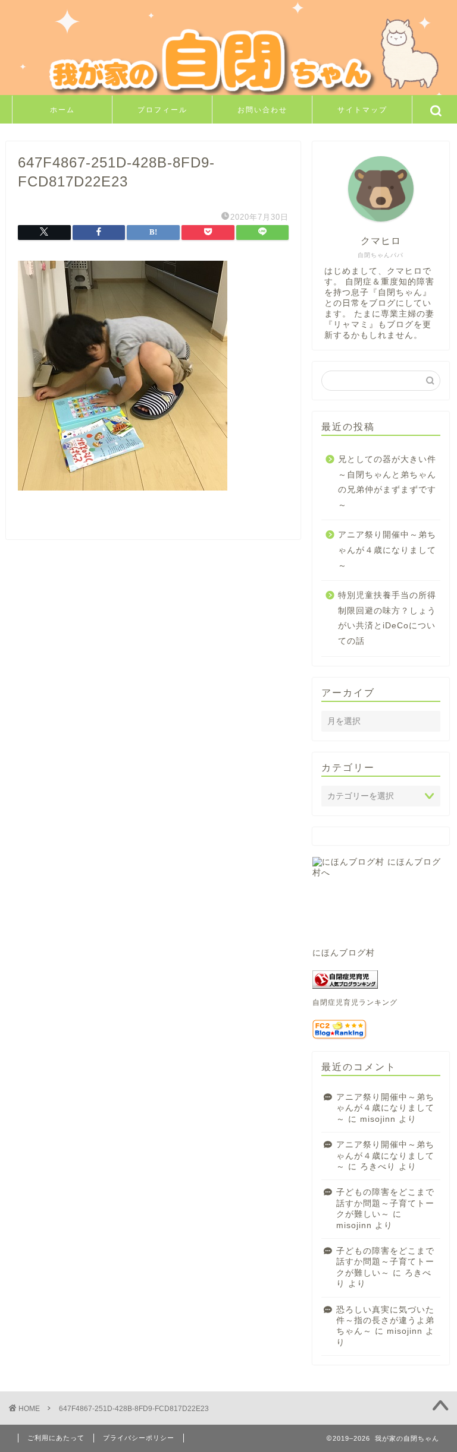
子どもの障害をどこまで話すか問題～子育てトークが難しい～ (385, 1203)
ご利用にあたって (55, 1437)
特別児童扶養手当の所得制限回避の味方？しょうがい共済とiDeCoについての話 (387, 618)
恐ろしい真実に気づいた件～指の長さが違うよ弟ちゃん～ (385, 1320)
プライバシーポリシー (138, 1437)
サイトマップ (362, 109)
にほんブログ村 (343, 952)
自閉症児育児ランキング (354, 1002)
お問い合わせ (262, 109)
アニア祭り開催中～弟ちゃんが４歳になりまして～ (387, 550)
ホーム (62, 109)
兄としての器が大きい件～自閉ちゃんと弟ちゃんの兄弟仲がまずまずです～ (387, 482)
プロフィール (162, 109)
